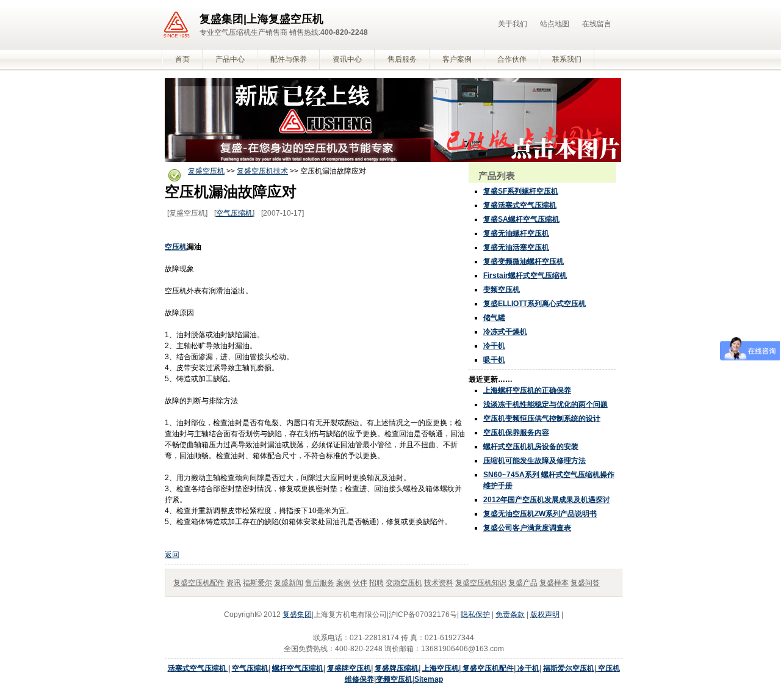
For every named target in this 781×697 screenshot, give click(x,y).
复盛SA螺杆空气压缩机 (521, 219)
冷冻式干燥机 (505, 331)
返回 (172, 554)
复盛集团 (297, 614)
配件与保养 (288, 59)
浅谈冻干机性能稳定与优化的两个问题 (545, 404)
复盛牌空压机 (349, 668)
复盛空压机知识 (480, 582)
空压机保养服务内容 (516, 432)
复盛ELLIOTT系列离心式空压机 (534, 303)
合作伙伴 (512, 59)
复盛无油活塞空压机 (516, 247)
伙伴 (360, 582)
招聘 (376, 582)
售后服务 (402, 59)
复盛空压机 (206, 171)
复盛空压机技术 (262, 171)
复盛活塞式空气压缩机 (519, 205)
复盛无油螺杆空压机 (516, 233)
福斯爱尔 (257, 582)
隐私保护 (475, 614)
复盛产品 (523, 582)
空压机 (176, 247)
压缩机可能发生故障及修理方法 (534, 460)
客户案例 (457, 59)
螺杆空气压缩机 (297, 668)
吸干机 (494, 360)
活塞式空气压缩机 (198, 668)
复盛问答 (585, 582)
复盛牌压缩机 (397, 668)
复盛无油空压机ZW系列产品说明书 (540, 513)
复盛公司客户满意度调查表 (527, 528)
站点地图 (554, 24)
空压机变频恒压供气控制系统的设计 (541, 418)
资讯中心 (347, 59)
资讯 (233, 582)
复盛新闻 (288, 582)
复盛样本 (554, 582)
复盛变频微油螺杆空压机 (523, 261)
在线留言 (596, 24)
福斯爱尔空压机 (568, 668)
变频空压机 (501, 289)
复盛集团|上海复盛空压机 (261, 19)
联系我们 (566, 59)
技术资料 (438, 582)
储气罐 (494, 317)
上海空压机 (440, 668)
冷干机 (494, 345)
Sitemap (428, 679)
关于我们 (512, 24)
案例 (343, 582)
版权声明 (545, 614)
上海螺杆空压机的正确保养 (527, 390)
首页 (182, 59)
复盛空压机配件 (199, 582)
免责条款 (510, 614)
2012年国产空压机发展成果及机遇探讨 (546, 499)
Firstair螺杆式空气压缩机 (525, 275)
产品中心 (230, 59)
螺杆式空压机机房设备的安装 (530, 446)
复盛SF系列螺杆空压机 (520, 191)
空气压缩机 (234, 213)
